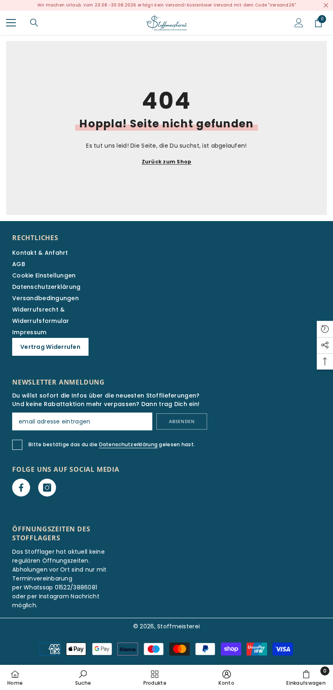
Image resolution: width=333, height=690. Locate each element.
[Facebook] (21, 488)
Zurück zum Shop (167, 161)
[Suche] (34, 23)
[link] (83, 677)
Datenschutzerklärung (128, 444)
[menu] (11, 23)
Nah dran (326, 5)
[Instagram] (47, 488)
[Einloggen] (298, 22)
